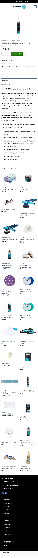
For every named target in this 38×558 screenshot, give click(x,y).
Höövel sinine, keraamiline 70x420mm (8, 393)
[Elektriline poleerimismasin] (9, 229)
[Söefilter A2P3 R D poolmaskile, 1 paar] (28, 254)
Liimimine (11, 40)
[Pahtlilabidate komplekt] (9, 457)
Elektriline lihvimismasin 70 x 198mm (28, 342)
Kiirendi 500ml (24, 189)
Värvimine (7, 527)
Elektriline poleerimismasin (9, 239)
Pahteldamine (8, 510)
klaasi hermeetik (13, 66)
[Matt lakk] (28, 357)
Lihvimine (6, 513)
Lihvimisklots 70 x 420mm (9, 209)
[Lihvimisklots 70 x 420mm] (9, 201)
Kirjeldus (4, 80)
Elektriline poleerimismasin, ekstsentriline (27, 214)
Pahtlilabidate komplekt (8, 468)
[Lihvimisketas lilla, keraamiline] (9, 280)
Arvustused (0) (6, 84)
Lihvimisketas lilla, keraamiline (6, 292)
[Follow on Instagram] (5, 493)
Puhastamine (8, 503)
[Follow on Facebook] (3, 493)
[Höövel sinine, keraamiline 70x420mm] (9, 381)
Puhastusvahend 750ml (27, 392)
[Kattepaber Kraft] (28, 457)
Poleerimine (7, 534)
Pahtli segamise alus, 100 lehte (8, 342)
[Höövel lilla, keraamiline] (9, 178)
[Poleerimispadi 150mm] (28, 280)
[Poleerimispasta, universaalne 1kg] (9, 254)
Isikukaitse (7, 499)
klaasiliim (26, 66)
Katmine (6, 520)
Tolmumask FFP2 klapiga (8, 442)
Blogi (5, 545)
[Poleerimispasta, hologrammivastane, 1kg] (28, 431)
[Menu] (2, 6)
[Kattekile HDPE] (9, 405)
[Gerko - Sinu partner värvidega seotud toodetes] (19, 7)
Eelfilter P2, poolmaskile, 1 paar (27, 240)
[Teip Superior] (9, 355)
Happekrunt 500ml (7, 317)
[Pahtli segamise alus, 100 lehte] (9, 331)
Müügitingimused (9, 542)
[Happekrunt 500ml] (9, 306)
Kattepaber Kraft (25, 468)
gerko (6, 66)
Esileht (4, 40)
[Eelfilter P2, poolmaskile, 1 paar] (28, 229)
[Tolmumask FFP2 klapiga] (9, 431)
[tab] (19, 80)
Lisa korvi (17, 53)
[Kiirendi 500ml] (28, 178)
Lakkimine (6, 531)
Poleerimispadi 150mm (26, 291)
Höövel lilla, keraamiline (8, 189)
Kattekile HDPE (6, 414)
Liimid (19, 40)
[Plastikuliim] (28, 407)
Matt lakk (23, 367)
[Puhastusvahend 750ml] (28, 381)
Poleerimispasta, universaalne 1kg (6, 266)
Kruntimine (7, 524)
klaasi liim (21, 66)
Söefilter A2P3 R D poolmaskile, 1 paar (25, 266)
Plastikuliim (23, 418)
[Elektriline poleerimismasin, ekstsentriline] (28, 203)
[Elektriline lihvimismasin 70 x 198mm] (28, 331)
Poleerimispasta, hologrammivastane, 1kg (27, 443)
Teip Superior (5, 363)
